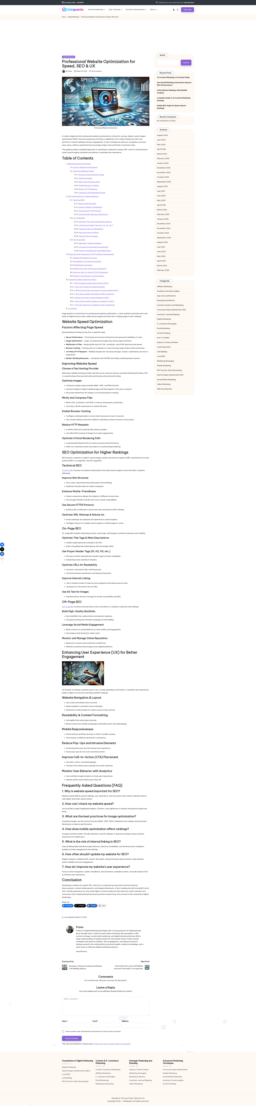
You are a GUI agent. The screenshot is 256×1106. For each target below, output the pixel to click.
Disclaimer (116, 1098)
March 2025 (162, 210)
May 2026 (161, 144)
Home (64, 17)
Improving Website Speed (83, 171)
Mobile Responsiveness (82, 265)
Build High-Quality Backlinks (89, 243)
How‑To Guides (163, 337)
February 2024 (163, 270)
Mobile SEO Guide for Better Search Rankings (171, 106)
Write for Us (139, 1098)
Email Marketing (163, 328)
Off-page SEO (68, 607)
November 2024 (163, 228)
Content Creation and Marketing (170, 305)
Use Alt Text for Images (88, 236)
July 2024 (161, 247)
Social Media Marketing (166, 379)
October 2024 (163, 233)
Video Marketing (163, 384)
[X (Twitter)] (2, 549)
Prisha (79, 927)
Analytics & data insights (173, 1080)
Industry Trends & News (139, 1069)
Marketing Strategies (165, 361)
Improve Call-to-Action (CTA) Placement (90, 272)
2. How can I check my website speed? (89, 287)
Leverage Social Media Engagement (93, 247)
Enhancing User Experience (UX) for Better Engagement (91, 254)
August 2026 (162, 135)
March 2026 (162, 154)
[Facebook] (2, 545)
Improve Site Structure (87, 204)
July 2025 (161, 191)
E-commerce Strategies (167, 324)
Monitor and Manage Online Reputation (95, 251)
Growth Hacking (163, 333)
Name (65, 1021)
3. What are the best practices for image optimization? (96, 290)
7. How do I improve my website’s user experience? (94, 305)
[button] (187, 9)
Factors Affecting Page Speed (85, 167)
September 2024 (164, 237)
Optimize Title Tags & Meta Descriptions (95, 222)
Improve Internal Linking (89, 232)
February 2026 (163, 158)
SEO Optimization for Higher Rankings (83, 196)
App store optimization (166, 296)
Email (95, 1021)
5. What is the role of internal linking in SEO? (91, 298)
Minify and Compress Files (89, 182)
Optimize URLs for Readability (91, 229)
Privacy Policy (127, 1098)
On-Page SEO (79, 218)
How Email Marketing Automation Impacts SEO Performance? (174, 83)
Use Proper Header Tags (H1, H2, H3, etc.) (96, 225)
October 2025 (163, 177)
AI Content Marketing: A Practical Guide (173, 77)
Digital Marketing (73, 17)
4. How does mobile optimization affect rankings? (94, 294)
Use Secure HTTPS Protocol (89, 211)
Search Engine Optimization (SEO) (76, 1071)
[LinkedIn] (2, 554)
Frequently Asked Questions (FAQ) (82, 279)
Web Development (164, 389)
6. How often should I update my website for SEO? (94, 301)
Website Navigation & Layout (85, 258)
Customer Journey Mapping (168, 314)
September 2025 (164, 182)
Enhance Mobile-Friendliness (90, 207)
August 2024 (162, 242)
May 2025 (161, 200)
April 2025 (161, 205)
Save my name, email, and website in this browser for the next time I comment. (93, 1031)
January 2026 (162, 163)
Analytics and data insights (168, 291)
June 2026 (161, 140)
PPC (169, 370)
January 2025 (162, 219)
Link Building (162, 351)
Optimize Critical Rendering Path (91, 193)
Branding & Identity (137, 1077)
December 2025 (163, 168)
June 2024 (161, 251)
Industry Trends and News (167, 342)
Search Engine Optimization (170, 375)
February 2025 (163, 214)
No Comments (97, 71)
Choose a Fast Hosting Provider (91, 175)
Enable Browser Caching (89, 185)
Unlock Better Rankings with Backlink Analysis (172, 91)
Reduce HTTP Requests (87, 189)
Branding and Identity (166, 300)
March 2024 (162, 265)
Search (163, 55)
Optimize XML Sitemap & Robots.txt (93, 214)
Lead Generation (164, 347)
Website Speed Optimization (79, 164)
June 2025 (161, 195)
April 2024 (161, 261)
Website (125, 1021)
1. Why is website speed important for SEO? (91, 283)
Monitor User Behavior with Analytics (88, 276)
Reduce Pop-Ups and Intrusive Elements (90, 269)
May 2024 (161, 256)
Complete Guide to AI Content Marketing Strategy (173, 99)
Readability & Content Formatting (87, 261)
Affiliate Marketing (164, 286)
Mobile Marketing (164, 365)
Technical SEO (79, 200)
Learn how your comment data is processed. (112, 1044)
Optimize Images (85, 178)
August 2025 (162, 186)
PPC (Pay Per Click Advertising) (75, 1081)
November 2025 (163, 172)
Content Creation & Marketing (108, 1069)
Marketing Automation (105, 1084)
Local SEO (161, 356)
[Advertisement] (128, 35)
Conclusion (72, 308)
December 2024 (163, 223)
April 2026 (161, 149)
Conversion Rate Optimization (171, 310)
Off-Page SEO (79, 240)
